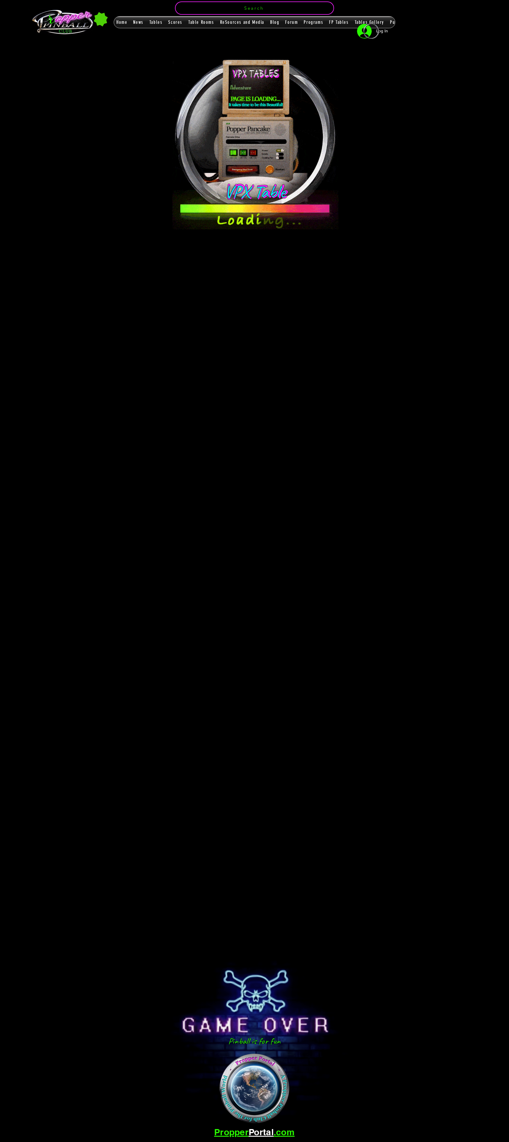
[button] (254, 8)
